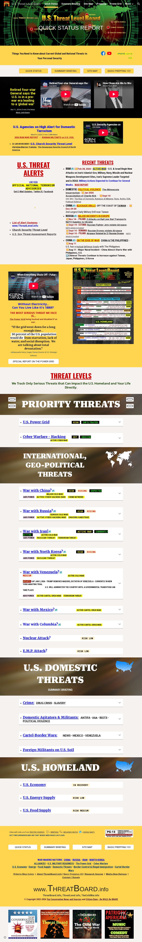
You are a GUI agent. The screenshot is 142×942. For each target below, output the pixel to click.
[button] (138, 4)
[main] (71, 23)
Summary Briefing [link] (70, 3)
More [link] (128, 3)
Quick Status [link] (51, 3)
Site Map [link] (88, 3)
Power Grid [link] (115, 3)
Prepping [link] (101, 3)
